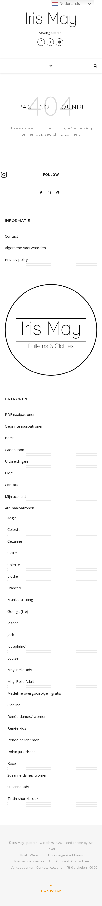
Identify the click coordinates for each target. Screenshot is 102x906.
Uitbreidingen (16, 461)
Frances (14, 587)
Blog (9, 472)
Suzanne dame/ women (27, 775)
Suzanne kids (18, 786)
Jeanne (13, 622)
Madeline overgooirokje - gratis (34, 693)
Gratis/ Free (80, 861)
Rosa (11, 763)
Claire (12, 552)
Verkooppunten (22, 867)
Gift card (62, 861)
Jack (10, 634)
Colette (13, 564)
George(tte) (17, 611)
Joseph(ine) (16, 646)
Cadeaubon (14, 449)
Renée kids (16, 728)
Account (56, 867)
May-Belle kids (19, 669)
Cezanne (14, 541)
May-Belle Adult (20, 681)
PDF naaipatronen (20, 414)
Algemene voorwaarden (25, 247)
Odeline (14, 704)
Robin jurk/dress (21, 751)
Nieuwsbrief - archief (30, 861)
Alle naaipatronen (19, 507)
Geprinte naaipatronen (24, 426)
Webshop (37, 855)
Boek (9, 437)
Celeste (14, 529)
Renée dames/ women (26, 716)
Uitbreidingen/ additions (65, 855)
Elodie (12, 576)
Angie (12, 517)
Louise (13, 658)
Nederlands (69, 3)
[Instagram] (4, 174)
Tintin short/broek (22, 798)
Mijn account (15, 496)
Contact (11, 236)
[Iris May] (51, 19)
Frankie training (20, 599)
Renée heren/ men (23, 739)
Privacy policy (16, 259)
